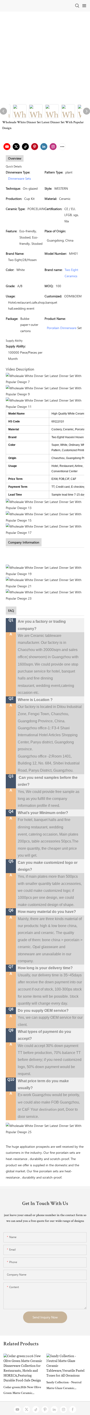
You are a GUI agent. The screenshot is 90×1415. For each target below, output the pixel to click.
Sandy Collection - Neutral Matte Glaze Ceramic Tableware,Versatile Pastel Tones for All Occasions (63, 1386)
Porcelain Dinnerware (61, 328)
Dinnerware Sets (19, 178)
